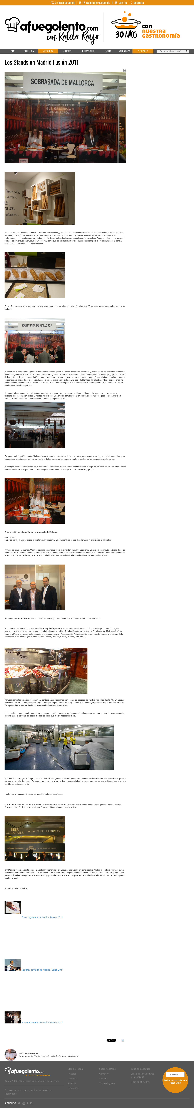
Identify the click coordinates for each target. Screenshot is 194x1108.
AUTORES (67, 51)
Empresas (73, 1087)
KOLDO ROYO (124, 51)
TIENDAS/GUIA (88, 51)
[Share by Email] (123, 1040)
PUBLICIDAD (143, 51)
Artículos (72, 1078)
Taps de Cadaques (140, 1068)
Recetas (72, 1073)
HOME (12, 51)
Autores (72, 1083)
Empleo (103, 1078)
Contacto (104, 1073)
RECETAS (28, 51)
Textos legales (107, 1083)
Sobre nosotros (107, 1068)
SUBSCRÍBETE (175, 1074)
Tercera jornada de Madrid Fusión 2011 (42, 917)
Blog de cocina (75, 1068)
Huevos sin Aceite (140, 1081)
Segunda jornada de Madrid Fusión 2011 (43, 969)
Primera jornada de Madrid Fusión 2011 (42, 1022)
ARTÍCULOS (48, 51)
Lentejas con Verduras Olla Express (142, 1075)
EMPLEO (108, 51)
